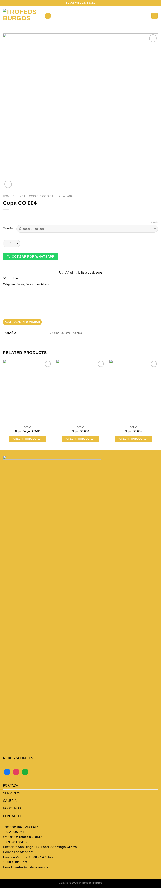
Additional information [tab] (22, 321)
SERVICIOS (11, 793)
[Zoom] (8, 184)
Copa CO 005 (133, 431)
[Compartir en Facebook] (13, 293)
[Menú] (48, 16)
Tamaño (8, 228)
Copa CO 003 (80, 431)
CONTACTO (12, 816)
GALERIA (10, 800)
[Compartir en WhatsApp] (6, 293)
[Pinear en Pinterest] (35, 293)
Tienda (20, 196)
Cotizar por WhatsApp (32, 256)
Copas (33, 196)
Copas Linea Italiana (57, 196)
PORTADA (10, 785)
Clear (154, 222)
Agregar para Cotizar (27, 439)
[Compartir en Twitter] (20, 293)
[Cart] (154, 16)
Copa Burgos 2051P (27, 431)
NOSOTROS (12, 808)
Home (7, 196)
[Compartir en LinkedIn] (42, 293)
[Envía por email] (28, 293)
